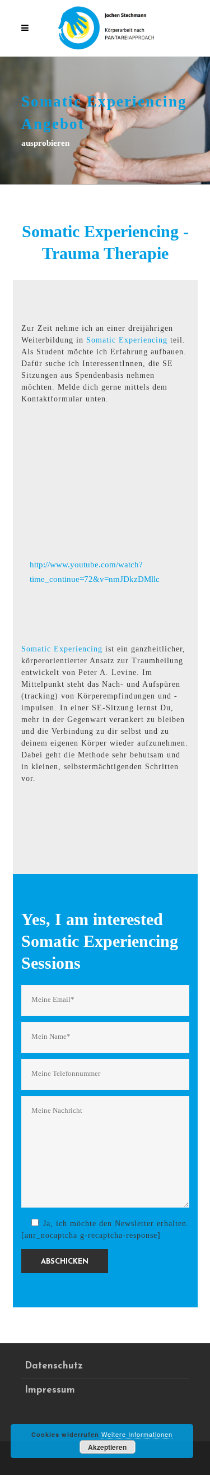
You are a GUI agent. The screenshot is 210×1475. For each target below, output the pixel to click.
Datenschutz (54, 1366)
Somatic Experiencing (126, 340)
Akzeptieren (107, 1447)
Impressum (50, 1390)
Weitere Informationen (136, 1434)
